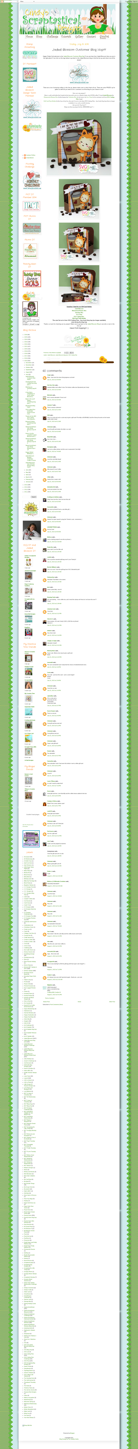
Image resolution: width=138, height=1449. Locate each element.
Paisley (26, 1200)
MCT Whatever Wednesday (28, 1159)
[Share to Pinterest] (73, 353)
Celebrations (27, 925)
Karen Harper (51, 711)
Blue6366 (50, 437)
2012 (25, 489)
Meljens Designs (28, 1167)
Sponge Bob (27, 1301)
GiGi (48, 415)
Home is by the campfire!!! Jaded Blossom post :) (31, 435)
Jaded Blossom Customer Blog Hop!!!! (30, 378)
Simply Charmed (28, 1287)
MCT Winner (27, 1165)
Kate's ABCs (27, 1070)
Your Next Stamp (28, 1417)
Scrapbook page (28, 1262)
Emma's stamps (28, 970)
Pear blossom (28, 1224)
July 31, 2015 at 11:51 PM (54, 866)
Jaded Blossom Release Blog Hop (29, 1049)
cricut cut (26, 945)
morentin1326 (51, 951)
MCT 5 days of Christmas (28, 1101)
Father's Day (27, 979)
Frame (26, 991)
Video (25, 1395)
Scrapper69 (50, 961)
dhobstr (49, 630)
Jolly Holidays (28, 1059)
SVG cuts (26, 1352)
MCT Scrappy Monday (30, 1130)
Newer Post (46, 1001)
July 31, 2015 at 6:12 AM (54, 421)
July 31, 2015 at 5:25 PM (54, 735)
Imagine (26, 1021)
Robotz (26, 1258)
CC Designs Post (28, 916)
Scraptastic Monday (29, 1277)
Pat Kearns (50, 831)
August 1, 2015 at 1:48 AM (54, 896)
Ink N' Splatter (28, 1036)
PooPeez (26, 1238)
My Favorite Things (29, 1183)
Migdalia (49, 985)
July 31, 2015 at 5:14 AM (54, 409)
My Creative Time (30, 693)
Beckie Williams (51, 567)
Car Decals (27, 901)
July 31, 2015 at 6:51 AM (54, 441)
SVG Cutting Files (72, 355)
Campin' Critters (28, 898)
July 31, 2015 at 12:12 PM (54, 625)
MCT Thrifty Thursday (30, 1148)
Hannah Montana (29, 1013)
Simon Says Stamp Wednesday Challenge (30, 1283)
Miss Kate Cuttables (29, 1176)
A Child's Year (28, 861)
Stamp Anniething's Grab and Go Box (29, 1318)
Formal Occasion (28, 986)
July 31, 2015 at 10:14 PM (54, 836)
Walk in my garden (29, 1397)
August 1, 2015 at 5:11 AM (54, 906)
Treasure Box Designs (30, 1392)
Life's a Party (27, 1082)
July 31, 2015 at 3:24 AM (54, 389)
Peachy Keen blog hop (30, 1217)
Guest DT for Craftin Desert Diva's (29, 1006)
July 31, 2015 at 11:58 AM (54, 603)
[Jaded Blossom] (32, 118)
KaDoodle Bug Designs (28, 1065)
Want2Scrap (27, 1399)
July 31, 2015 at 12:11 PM (54, 613)
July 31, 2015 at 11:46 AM (54, 592)
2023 (25, 342)
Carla (48, 672)
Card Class (27, 903)
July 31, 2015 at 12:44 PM (54, 657)
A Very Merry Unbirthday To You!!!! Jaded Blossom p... (30, 394)
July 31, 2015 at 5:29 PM (54, 745)
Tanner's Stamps (28, 1372)
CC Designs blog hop (30, 909)
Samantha (50, 761)
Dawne (49, 751)
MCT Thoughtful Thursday (28, 1145)
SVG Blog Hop (28, 1349)
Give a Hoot (27, 1001)
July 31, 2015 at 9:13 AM (54, 491)
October (28, 367)
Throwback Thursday (30, 1382)
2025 (25, 337)
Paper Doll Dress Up (29, 1203)
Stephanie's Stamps (29, 1330)
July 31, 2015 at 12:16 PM (54, 635)
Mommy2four (51, 650)
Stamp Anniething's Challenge (29, 1314)
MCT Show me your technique (29, 1134)
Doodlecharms (28, 957)
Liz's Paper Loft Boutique (28, 1088)
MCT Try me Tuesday (30, 1151)
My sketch (26, 1189)
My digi (26, 1181)
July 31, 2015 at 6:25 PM (54, 775)
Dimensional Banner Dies (79, 310)
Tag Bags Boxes (28, 1370)
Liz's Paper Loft (29, 733)
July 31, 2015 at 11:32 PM (54, 846)
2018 (25, 353)
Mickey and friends (29, 1171)
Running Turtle (51, 597)
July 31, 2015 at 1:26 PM (54, 667)
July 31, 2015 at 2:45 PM (54, 715)
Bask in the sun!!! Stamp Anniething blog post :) (31, 401)
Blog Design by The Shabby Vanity (69, 1439)
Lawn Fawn (27, 1076)
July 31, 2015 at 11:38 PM (54, 856)
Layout (26, 1078)
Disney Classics (28, 952)
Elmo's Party (27, 965)
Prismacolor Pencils (29, 1249)
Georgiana (50, 447)
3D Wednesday (28, 859)
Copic (25, 931)
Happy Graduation (29, 1015)
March (27, 477)
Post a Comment (49, 998)
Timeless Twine (28, 1388)
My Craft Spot (27, 1179)
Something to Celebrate (27, 1296)
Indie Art (26, 1023)
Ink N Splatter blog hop (30, 1029)
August (28, 372)
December (29, 362)
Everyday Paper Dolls (30, 976)
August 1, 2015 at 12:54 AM (54, 886)
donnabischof (51, 487)
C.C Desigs (27, 889)
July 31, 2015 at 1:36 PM (54, 680)
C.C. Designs (27, 891)
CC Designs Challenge (27, 913)
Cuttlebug (26, 947)
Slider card (27, 1292)
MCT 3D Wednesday (29, 1097)
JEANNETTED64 (52, 527)
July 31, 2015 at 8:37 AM (54, 471)
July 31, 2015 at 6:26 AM (54, 431)
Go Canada (27, 1003)
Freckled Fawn (28, 993)
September (29, 369)
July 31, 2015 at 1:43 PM (54, 690)
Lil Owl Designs (29, 760)
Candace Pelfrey (52, 801)
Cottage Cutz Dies (29, 933)
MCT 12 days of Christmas (28, 1094)
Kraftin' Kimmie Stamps (30, 1072)
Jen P (49, 841)
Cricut (25, 943)
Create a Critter (28, 939)
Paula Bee (50, 547)
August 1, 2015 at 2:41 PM (54, 946)
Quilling (26, 1253)
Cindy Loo (27, 929)
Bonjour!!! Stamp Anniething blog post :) (31, 423)
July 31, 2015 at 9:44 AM (54, 511)
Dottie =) (49, 871)
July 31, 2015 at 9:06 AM (54, 481)
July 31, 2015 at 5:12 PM (54, 725)
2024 (25, 339)
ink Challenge (28, 1025)
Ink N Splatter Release (30, 1032)
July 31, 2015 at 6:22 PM (54, 765)
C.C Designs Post (29, 887)
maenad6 (50, 662)
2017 (25, 356)
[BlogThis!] (67, 353)
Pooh (25, 1234)
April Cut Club (28, 863)
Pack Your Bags (28, 1198)
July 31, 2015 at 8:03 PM (54, 796)
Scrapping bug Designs (28, 1265)
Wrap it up (27, 1413)
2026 (25, 334)
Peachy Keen (27, 1215)
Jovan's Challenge (29, 1061)
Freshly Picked (28, 995)
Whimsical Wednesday (30, 1403)
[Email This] (65, 353)
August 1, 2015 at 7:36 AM (54, 926)
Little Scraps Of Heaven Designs (28, 1085)
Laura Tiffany (51, 781)
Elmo (25, 959)
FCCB (25, 981)
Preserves (27, 1240)
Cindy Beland (30, 158)
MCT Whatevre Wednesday (28, 1162)
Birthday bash (28, 879)
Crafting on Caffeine (53, 497)
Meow (25, 1169)
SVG (25, 1342)
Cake (25, 896)
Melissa (49, 537)
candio (49, 557)
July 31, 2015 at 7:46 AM (54, 451)
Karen (49, 791)
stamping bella (28, 1328)
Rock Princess (28, 1260)
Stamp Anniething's (29, 1307)
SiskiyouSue (50, 577)
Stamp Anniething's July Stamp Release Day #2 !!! (31, 441)
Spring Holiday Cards (30, 1303)
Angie (49, 375)
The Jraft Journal (28, 1380)
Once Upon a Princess (30, 1195)
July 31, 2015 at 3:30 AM (54, 399)
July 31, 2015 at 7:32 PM (54, 785)
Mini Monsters (28, 1174)
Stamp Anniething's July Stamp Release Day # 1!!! (31, 447)
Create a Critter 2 (28, 941)
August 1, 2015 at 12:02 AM (54, 876)
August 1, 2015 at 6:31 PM (54, 956)
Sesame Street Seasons (28, 1280)
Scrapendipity (29, 680)
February (28, 479)
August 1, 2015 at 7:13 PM (54, 969)
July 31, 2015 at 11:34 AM (54, 581)
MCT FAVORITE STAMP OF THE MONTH (28, 1113)
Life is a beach (28, 1080)
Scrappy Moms (28, 1271)
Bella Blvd (27, 877)
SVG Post (26, 1361)
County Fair (27, 935)
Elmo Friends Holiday (30, 961)
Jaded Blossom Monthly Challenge (29, 1044)
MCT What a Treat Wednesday (29, 1155)
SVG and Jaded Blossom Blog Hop (29, 1345)
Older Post (112, 1001)
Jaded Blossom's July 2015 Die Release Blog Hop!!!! (30, 465)
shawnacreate (51, 609)
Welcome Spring (28, 1401)
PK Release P (28, 1228)
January (28, 481)
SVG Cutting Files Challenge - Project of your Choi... (30, 412)
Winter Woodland (29, 1409)
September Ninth (29, 707)
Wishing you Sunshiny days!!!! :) (31, 388)
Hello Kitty (27, 1019)
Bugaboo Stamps (29, 885)
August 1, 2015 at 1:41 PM (54, 936)
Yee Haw (26, 1415)
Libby (48, 477)
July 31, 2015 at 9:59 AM (54, 531)
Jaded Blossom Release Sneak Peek (30, 1054)
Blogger (72, 1433)
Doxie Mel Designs (30, 614)
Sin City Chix (51, 385)
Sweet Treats (27, 1366)
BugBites (27, 627)
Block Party (27, 883)
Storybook (27, 1333)
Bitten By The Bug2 (29, 881)
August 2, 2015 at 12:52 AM (54, 979)
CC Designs (27, 907)
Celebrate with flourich (30, 921)
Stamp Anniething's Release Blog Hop (29, 1325)
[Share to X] (69, 353)
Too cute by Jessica (29, 1390)
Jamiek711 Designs (30, 570)
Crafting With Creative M (54, 992)
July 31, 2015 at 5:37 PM (54, 755)
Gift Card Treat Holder (79, 318)
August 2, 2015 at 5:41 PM (54, 994)
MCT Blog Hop (28, 1106)
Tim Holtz (26, 1385)
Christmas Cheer (28, 927)
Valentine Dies (72, 97)
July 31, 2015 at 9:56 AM (54, 521)
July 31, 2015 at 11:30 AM (54, 562)
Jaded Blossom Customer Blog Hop (73, 56)
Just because (27, 1063)
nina (48, 941)
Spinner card (27, 1299)
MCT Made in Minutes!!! (27, 1120)
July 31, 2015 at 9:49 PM (54, 826)
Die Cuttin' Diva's (28, 950)
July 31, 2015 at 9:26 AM (54, 501)
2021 (25, 346)
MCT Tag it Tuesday (29, 1141)
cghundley (50, 696)
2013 (25, 487)
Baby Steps (27, 870)
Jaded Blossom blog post (62, 355)
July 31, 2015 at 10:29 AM (54, 541)
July (27, 374)
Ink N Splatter (27, 1027)
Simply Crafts (27, 1289)
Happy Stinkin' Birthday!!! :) (30, 453)
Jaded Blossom (51, 355)
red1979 (49, 811)
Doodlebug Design (29, 954)
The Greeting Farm (29, 1378)
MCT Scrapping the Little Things (29, 1127)
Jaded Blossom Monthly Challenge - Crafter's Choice (31, 458)
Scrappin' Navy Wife (30, 747)
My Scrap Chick (28, 1187)
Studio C (49, 975)
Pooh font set (27, 1236)
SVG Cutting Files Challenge (29, 1358)
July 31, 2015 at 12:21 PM (54, 645)
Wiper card (27, 1411)
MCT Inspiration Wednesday (28, 1117)
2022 (25, 344)
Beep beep (27, 874)
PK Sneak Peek (28, 1226)
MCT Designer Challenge (28, 1108)
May (27, 472)
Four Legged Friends (30, 988)
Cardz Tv (26, 905)
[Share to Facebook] (71, 353)
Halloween (27, 1011)
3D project (27, 857)
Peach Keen (27, 1210)
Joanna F (50, 405)
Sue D (49, 931)
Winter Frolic (27, 1407)
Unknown (50, 427)
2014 (25, 484)
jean (48, 587)
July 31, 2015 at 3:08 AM (54, 379)
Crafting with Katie (30, 720)
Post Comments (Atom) (56, 1004)
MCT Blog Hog (28, 1104)
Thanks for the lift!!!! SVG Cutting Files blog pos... (31, 418)
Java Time (79, 314)
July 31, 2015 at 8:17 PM (54, 806)
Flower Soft (27, 984)
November (29, 365)
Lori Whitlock (27, 1091)
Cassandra (50, 507)
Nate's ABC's (27, 1191)
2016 (25, 358)
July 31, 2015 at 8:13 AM (54, 461)
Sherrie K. (50, 619)
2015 (25, 360)
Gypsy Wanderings (29, 1008)
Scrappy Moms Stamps (30, 1273)
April (27, 474)
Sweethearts (27, 1368)
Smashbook (27, 1294)
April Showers (28, 865)
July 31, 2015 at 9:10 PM (54, 816)
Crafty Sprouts (28, 937)
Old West (26, 1193)
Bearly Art (26, 872)
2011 (25, 492)
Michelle (49, 395)
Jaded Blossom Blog (94, 324)
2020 (25, 349)
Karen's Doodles (28, 1068)
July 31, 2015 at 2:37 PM (54, 705)
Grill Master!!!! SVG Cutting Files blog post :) (31, 383)
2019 (25, 351)
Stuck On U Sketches (30, 1339)
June (27, 470)
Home (79, 1001)
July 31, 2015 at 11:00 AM (54, 551)
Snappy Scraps (29, 666)
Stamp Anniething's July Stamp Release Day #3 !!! (31, 429)
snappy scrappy (52, 640)
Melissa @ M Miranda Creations (56, 881)
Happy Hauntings (29, 1017)
